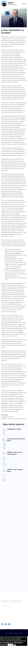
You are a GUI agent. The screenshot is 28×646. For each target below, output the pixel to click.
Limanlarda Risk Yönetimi (14, 429)
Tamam (10, 644)
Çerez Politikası (19, 629)
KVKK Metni (8, 629)
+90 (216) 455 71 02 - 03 (6, 605)
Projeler (3, 616)
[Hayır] (15, 645)
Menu (24, 3)
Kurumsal (4, 611)
